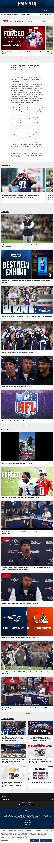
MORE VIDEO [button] (27, 713)
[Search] (49, 11)
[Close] (51, 830)
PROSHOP (45, 10)
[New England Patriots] (27, 811)
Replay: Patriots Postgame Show (15, 21)
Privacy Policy (27, 820)
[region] (27, 836)
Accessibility (27, 824)
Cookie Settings (4, 840)
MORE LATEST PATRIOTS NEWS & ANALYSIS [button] (27, 58)
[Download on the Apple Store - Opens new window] (22, 805)
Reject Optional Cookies (46, 840)
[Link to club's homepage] (2, 10)
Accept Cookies (34, 840)
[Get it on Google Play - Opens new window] (32, 805)
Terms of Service (27, 822)
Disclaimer (27, 827)
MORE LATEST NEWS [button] (27, 424)
